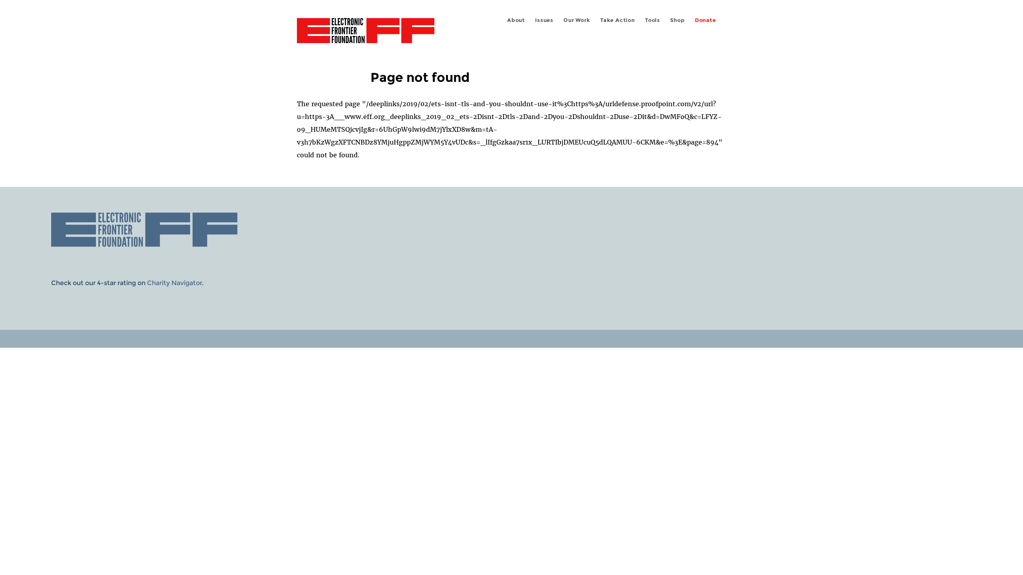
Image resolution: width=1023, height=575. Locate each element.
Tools (652, 20)
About (516, 20)
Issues (544, 20)
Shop (677, 20)
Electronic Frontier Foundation (365, 35)
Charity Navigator (174, 283)
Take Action (617, 20)
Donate (705, 20)
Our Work (576, 20)
